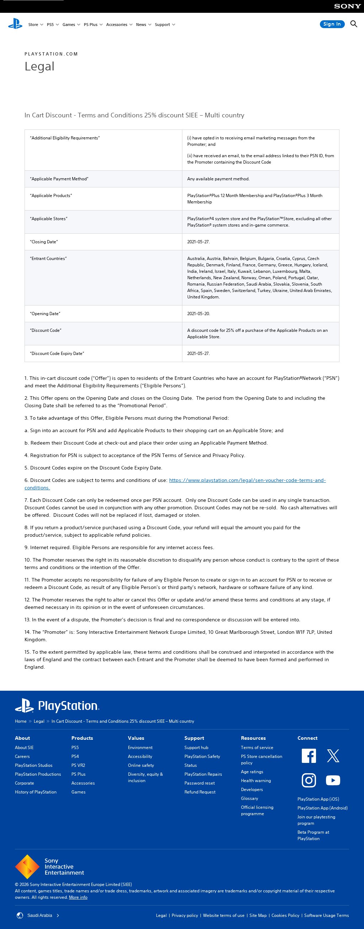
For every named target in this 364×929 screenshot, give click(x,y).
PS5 (50, 24)
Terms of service (257, 747)
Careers (22, 756)
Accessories (116, 24)
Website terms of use (224, 915)
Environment (140, 747)
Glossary (249, 798)
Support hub (196, 747)
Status (190, 765)
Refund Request (199, 792)
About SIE (24, 747)
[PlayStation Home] (15, 24)
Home (21, 721)
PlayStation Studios (34, 765)
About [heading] (22, 738)
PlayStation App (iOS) (318, 799)
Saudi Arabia (39, 915)
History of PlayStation (36, 792)
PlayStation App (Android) (323, 808)
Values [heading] (136, 738)
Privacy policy (185, 915)
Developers (252, 789)
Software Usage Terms (326, 915)
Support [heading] (194, 738)
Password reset (199, 783)
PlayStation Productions (38, 774)
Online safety (141, 765)
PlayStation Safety (202, 756)
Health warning (256, 780)
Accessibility (140, 756)
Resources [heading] (253, 738)
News (141, 24)
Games (69, 24)
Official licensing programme (257, 810)
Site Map (258, 915)
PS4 (75, 756)
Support (162, 24)
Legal (39, 721)
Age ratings (252, 772)
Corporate (24, 783)
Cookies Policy (285, 915)
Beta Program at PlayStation (313, 835)
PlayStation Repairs (203, 774)
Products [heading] (82, 738)
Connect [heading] (307, 738)
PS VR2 (78, 765)
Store (33, 24)
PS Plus (90, 24)
